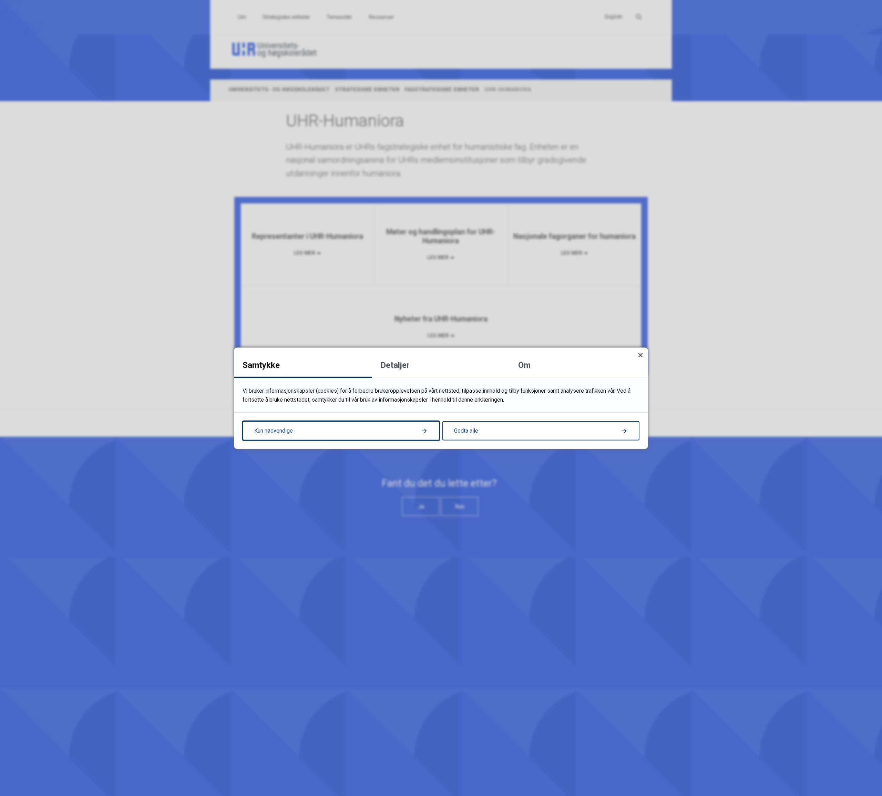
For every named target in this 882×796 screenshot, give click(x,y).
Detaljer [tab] (395, 365)
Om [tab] (524, 365)
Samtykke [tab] (261, 365)
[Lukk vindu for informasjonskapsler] (640, 354)
